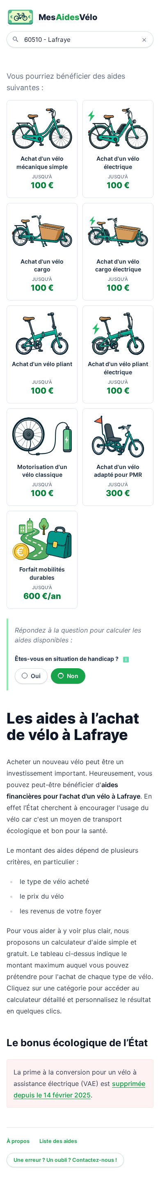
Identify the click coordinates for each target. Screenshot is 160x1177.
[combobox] (86, 39)
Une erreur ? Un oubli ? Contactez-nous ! (65, 1160)
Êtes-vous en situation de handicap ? (67, 658)
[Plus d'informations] (125, 659)
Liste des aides (58, 1141)
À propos (18, 1141)
